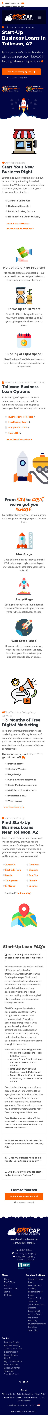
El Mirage (10, 886)
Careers (19, 1397)
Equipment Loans (17, 427)
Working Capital (35, 1314)
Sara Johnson (14, 89)
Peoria (8, 875)
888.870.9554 (25, 1250)
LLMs (42, 1397)
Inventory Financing (37, 1324)
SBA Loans (14, 433)
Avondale (10, 864)
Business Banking (12, 1342)
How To (7, 1358)
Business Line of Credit (20, 417)
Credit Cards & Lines (13, 1348)
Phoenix (33, 880)
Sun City (33, 875)
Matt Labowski (38, 89)
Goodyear (34, 864)
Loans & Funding (11, 1364)
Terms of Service (8, 1394)
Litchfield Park (13, 870)
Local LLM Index (24, 1400)
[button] (24, 958)
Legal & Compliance (13, 1361)
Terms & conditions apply (13, 807)
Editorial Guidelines (25, 1394)
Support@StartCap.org (13, 7)
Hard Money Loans (18, 422)
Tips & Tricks (9, 1282)
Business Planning (12, 1345)
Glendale (33, 870)
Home (7, 1279)
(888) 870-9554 (12, 3)
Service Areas (8, 1397)
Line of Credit (34, 1311)
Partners (8, 1295)
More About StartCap (17, 223)
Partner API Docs (31, 1397)
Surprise (33, 886)
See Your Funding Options (20, 72)
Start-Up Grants (11, 1374)
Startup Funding (35, 1298)
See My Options (11, 1288)
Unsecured (33, 1301)
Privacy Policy (40, 1394)
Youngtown (11, 880)
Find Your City (17, 893)
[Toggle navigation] (39, 17)
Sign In (7, 1292)
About (7, 1285)
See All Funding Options (19, 439)
